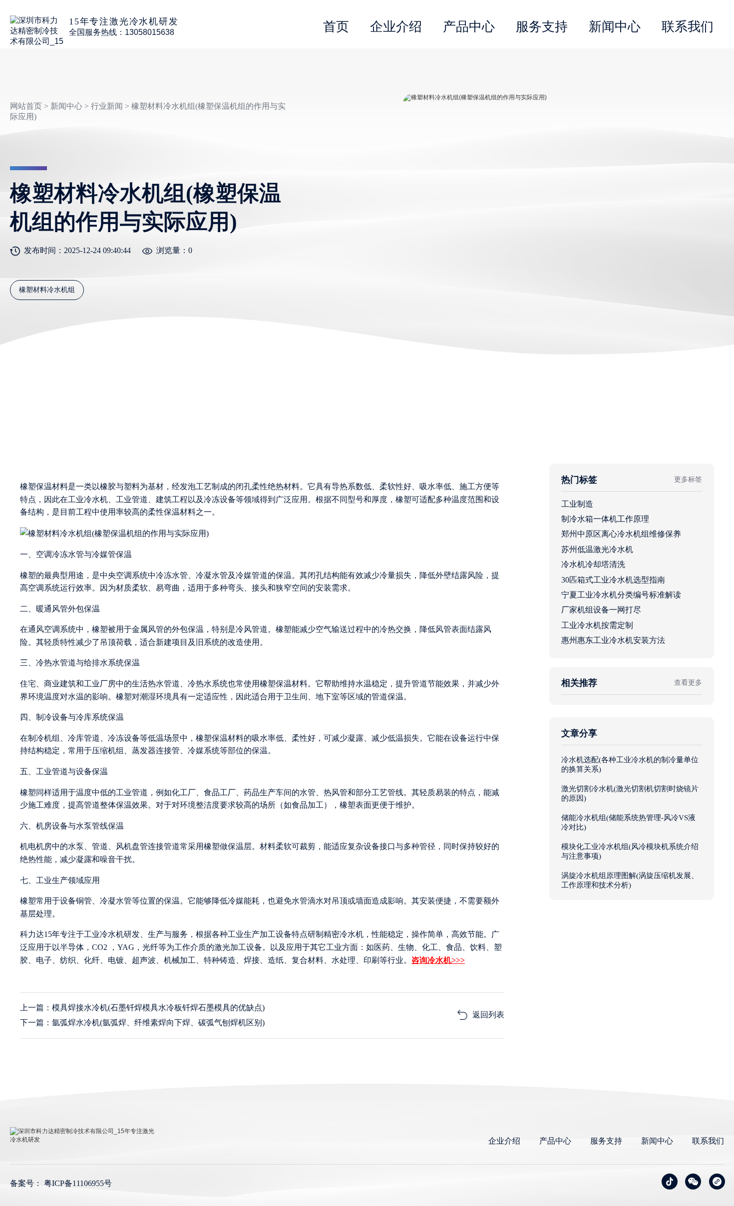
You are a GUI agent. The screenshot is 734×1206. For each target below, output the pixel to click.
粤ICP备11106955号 (78, 1183)
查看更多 (688, 682)
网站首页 (26, 106)
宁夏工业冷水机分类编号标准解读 (621, 595)
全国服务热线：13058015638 (121, 32)
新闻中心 (615, 26)
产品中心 (469, 26)
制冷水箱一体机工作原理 (605, 519)
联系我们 (688, 26)
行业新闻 (107, 106)
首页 (336, 26)
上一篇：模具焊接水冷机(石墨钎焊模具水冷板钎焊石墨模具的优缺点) (142, 1007)
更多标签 (688, 479)
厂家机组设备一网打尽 (601, 609)
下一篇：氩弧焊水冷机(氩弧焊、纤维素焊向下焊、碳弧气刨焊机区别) (142, 1022)
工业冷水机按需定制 (597, 625)
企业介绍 (396, 26)
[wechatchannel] (717, 1182)
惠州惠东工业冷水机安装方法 (613, 640)
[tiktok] (670, 1182)
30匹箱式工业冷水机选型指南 (613, 580)
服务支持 (542, 26)
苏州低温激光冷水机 (597, 549)
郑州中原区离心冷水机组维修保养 (621, 534)
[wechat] (693, 1182)
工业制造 (577, 504)
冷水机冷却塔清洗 (593, 564)
